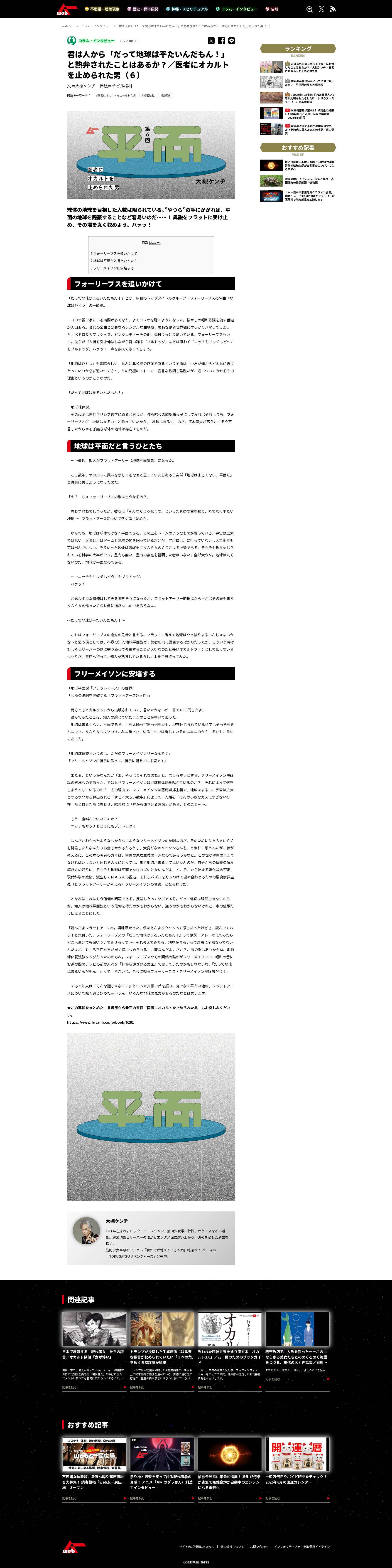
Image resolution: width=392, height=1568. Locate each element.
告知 (274, 9)
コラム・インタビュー (239, 9)
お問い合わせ (259, 1546)
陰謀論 (166, 95)
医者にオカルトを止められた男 (117, 95)
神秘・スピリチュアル (190, 9)
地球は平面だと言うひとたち (114, 260)
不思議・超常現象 (104, 9)
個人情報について (232, 1546)
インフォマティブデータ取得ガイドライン (302, 1546)
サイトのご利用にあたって (196, 1546)
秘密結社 (149, 95)
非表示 (155, 242)
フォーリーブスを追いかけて (114, 253)
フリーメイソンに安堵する (112, 267)
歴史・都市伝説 (145, 9)
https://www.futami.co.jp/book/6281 (100, 1022)
